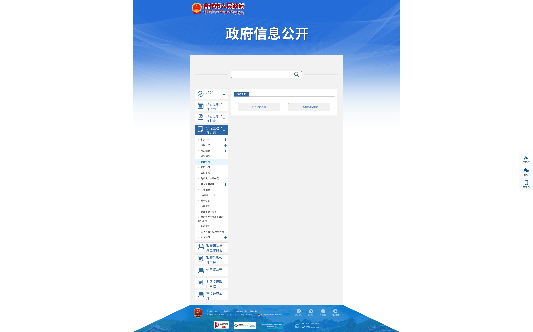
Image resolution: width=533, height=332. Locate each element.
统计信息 (205, 201)
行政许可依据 (259, 107)
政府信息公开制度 (214, 119)
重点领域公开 (214, 296)
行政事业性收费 (209, 212)
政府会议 (205, 145)
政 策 (209, 92)
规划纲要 (205, 151)
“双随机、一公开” (209, 195)
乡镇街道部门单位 (214, 284)
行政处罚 (205, 167)
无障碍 (526, 162)
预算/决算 (205, 156)
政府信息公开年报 (214, 260)
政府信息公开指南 (214, 107)
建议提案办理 (207, 184)
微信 (526, 175)
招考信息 (205, 226)
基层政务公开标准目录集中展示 (210, 219)
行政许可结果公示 (309, 107)
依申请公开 (214, 269)
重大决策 (205, 237)
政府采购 (205, 173)
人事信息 (205, 206)
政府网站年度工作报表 (214, 248)
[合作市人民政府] (218, 7)
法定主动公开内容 (214, 130)
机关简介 (205, 139)
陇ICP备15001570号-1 (246, 315)
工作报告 (205, 189)
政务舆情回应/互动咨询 (212, 232)
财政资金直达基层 (210, 178)
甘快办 (526, 187)
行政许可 (205, 162)
